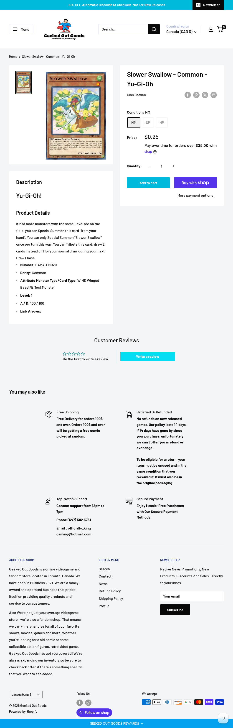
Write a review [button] (147, 356)
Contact (105, 576)
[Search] (154, 29)
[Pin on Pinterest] (196, 94)
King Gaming (136, 95)
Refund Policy (110, 591)
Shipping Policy (111, 598)
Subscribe (175, 610)
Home (13, 57)
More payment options (195, 195)
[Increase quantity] (173, 166)
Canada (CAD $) (22, 694)
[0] (220, 29)
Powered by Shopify (23, 711)
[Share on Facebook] (188, 94)
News (103, 583)
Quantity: (134, 166)
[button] (116, 723)
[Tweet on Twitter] (205, 94)
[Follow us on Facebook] (79, 702)
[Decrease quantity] (149, 166)
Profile (104, 605)
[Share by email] (213, 94)
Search (104, 569)
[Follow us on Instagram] (88, 702)
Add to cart (148, 183)
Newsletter (211, 5)
